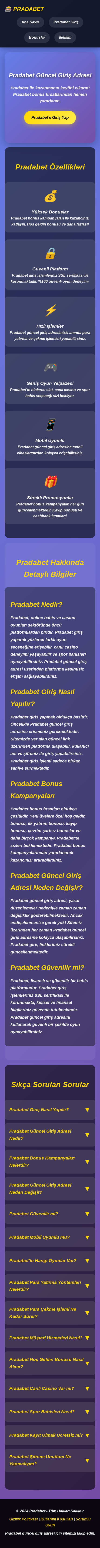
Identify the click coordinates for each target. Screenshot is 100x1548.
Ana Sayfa (30, 22)
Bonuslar (37, 37)
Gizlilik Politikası (23, 1519)
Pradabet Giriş (66, 22)
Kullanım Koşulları (56, 1519)
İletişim (65, 37)
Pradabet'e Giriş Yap (50, 117)
